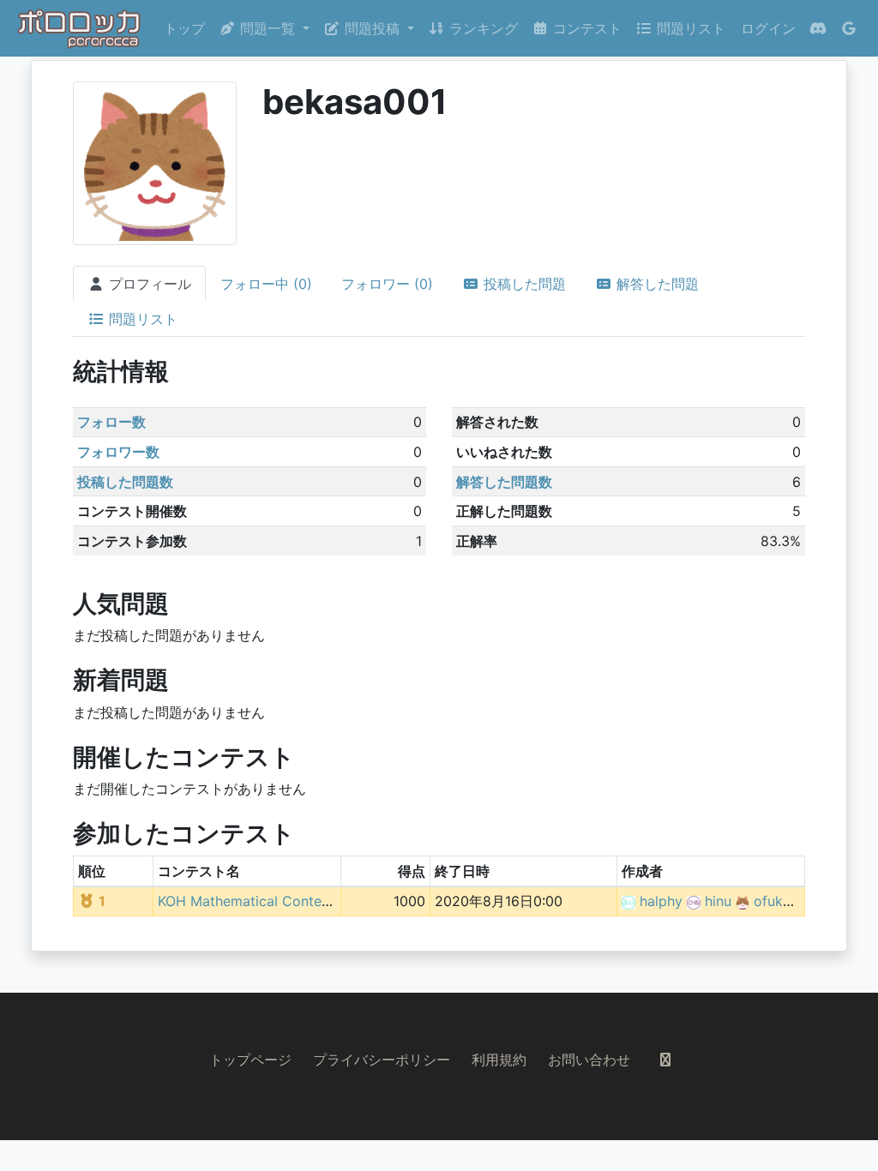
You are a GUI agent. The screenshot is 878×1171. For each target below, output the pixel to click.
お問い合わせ (589, 1059)
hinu (718, 901)
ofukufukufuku (800, 901)
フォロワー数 (118, 451)
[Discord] (818, 28)
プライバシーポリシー (381, 1059)
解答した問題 (655, 283)
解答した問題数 (504, 481)
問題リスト (688, 28)
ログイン (768, 28)
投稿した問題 (522, 283)
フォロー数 (111, 421)
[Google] (848, 28)
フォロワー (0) (387, 283)
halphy (661, 901)
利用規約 (499, 1059)
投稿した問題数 (125, 481)
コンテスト (585, 28)
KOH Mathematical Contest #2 (256, 901)
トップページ (250, 1059)
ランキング (481, 28)
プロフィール (148, 283)
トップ (184, 28)
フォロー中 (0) (266, 283)
